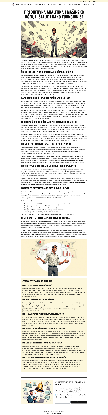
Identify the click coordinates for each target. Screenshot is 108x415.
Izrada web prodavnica (42, 4)
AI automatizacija (56, 4)
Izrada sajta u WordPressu (24, 4)
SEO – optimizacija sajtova (72, 4)
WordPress (34, 234)
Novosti (93, 4)
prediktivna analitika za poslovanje (72, 160)
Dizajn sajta (85, 4)
